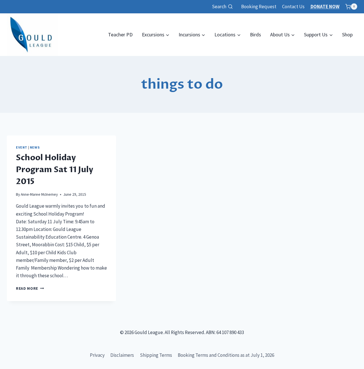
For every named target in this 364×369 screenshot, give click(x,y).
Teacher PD (120, 34)
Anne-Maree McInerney (39, 194)
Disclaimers (122, 355)
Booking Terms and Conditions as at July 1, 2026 (226, 355)
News (35, 147)
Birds (255, 34)
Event (21, 147)
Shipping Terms (156, 355)
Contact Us (293, 6)
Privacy (97, 355)
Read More (30, 288)
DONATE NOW (325, 6)
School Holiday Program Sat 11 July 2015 (54, 169)
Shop (347, 34)
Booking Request (258, 6)
